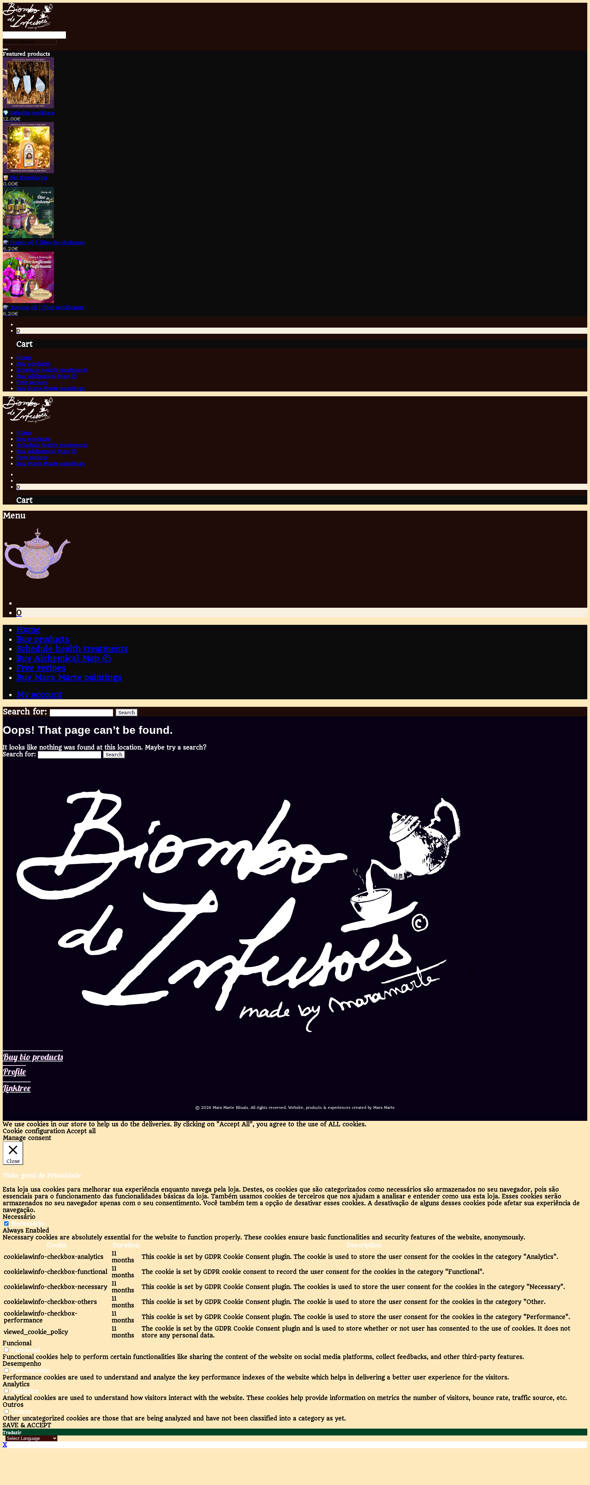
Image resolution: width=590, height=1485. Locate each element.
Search (126, 712)
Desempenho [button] (22, 1363)
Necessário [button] (19, 1216)
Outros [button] (13, 1404)
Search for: (25, 711)
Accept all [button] (81, 1131)
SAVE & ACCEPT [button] (27, 1425)
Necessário (28, 1223)
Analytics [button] (16, 1384)
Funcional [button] (17, 1343)
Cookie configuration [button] (34, 1131)
